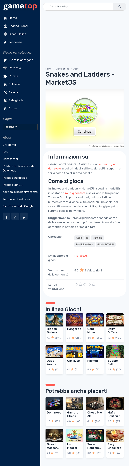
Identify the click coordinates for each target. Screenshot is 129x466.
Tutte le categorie (20, 60)
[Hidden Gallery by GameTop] (54, 319)
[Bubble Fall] (115, 351)
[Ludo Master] (74, 435)
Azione (13, 92)
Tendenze (15, 42)
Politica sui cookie (15, 177)
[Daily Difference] (115, 319)
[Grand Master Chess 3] (54, 435)
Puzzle (13, 76)
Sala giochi (15, 100)
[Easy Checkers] (115, 435)
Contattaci (10, 159)
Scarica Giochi (18, 26)
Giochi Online (17, 34)
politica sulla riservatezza (20, 192)
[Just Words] (54, 351)
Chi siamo (9, 144)
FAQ (5, 151)
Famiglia (97, 237)
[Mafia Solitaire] (115, 403)
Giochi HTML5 (105, 244)
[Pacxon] (95, 351)
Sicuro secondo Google (18, 206)
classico (104, 164)
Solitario (14, 84)
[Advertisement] (85, 39)
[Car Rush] (74, 351)
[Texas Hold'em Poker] (95, 435)
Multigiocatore (84, 244)
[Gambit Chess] (74, 403)
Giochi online (62, 68)
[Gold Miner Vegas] (95, 319)
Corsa (12, 108)
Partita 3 (14, 68)
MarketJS (81, 255)
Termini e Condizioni (16, 199)
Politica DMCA (13, 184)
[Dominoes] (54, 403)
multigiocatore (75, 193)
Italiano (10, 126)
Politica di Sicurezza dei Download (19, 168)
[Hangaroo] (74, 319)
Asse (76, 68)
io (87, 237)
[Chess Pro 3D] (95, 403)
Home (12, 18)
